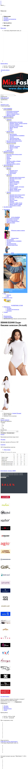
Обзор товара (7, 449)
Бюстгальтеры (10, 239)
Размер (3, 422)
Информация (7, 306)
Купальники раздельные (13, 218)
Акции (5, 710)
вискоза (10, 470)
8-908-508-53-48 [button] (5, 741)
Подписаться (18, 702)
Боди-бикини (4, 470)
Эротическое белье (11, 243)
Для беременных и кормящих (14, 241)
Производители (8, 708)
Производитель (7, 316)
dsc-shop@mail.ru (13, 741)
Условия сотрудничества (10, 19)
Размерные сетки (8, 297)
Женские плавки (11, 222)
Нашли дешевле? (5, 420)
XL (3, 428)
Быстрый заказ (10, 433)
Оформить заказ (5, 104)
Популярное (7, 209)
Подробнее (6, 292)
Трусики (9, 242)
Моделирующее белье (12, 245)
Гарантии (3, 444)
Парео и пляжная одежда (13, 221)
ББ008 (14, 470)
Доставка (6, 17)
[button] (3, 28)
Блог (5, 293)
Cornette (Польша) (8, 317)
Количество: (4, 430)
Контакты (6, 20)
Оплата (2, 434)
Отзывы (6, 312)
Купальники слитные (12, 220)
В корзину (3, 433)
